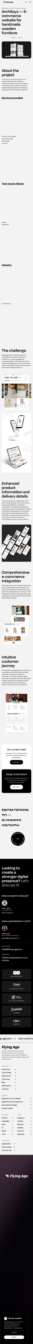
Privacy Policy (7, 1328)
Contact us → (16, 762)
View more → (16, 787)
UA (26, 2)
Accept (14, 1337)
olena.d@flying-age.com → (11, 938)
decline (14, 1332)
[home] (8, 2)
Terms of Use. (18, 1328)
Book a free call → (7, 913)
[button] (30, 2)
